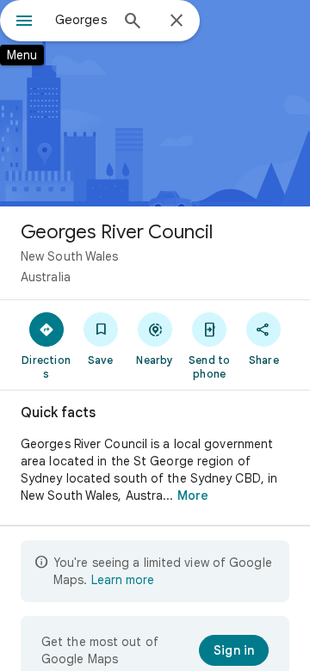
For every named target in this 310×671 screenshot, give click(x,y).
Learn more (122, 580)
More (192, 495)
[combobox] (81, 19)
